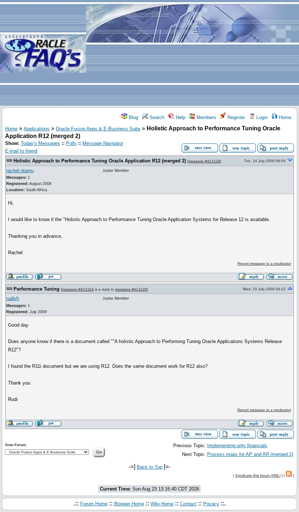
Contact (188, 504)
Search (156, 117)
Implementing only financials (237, 445)
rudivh (12, 298)
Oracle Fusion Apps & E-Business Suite (98, 128)
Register (235, 117)
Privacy (211, 504)
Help (179, 117)
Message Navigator (102, 143)
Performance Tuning (36, 289)
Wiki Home (162, 504)
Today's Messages (40, 143)
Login (261, 117)
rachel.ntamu (20, 170)
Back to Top (149, 467)
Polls (71, 143)
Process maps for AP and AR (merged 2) (250, 454)
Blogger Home (129, 504)
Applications (37, 128)
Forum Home (94, 504)
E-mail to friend (21, 151)
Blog (132, 117)
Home (284, 117)
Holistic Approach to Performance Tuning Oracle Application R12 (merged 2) (99, 161)
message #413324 (78, 289)
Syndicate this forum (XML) (257, 475)
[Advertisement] (192, 53)
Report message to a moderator (264, 263)
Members (205, 117)
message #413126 (204, 161)
